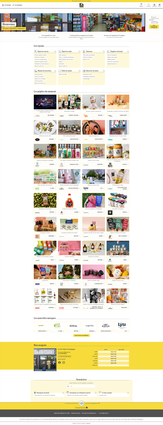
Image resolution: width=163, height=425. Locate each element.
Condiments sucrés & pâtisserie (42, 64)
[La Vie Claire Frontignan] (81, 5)
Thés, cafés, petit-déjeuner (89, 55)
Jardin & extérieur (39, 81)
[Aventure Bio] (81, 403)
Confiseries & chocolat (40, 57)
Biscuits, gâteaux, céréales (41, 55)
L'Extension (88, 423)
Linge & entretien (39, 74)
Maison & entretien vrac (40, 83)
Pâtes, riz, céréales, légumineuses (66, 57)
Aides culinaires (62, 55)
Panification (61, 64)
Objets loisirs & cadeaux (40, 79)
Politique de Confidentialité (89, 413)
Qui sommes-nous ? (104, 413)
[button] (148, 5)
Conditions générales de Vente (62, 413)
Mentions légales (75, 413)
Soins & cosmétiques (112, 55)
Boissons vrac (86, 59)
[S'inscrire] (94, 386)
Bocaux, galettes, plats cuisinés (66, 59)
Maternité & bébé (63, 74)
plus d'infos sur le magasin (154, 27)
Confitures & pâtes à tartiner (41, 61)
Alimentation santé (87, 74)
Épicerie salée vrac (63, 66)
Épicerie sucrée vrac (39, 66)
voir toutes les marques (81, 335)
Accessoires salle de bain (113, 61)
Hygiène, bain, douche (112, 57)
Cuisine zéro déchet (39, 76)
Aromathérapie (86, 79)
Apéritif (60, 61)
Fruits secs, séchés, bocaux (41, 59)
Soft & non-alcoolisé (87, 57)
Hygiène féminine (111, 59)
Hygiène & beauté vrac (113, 64)
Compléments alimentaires (89, 76)
